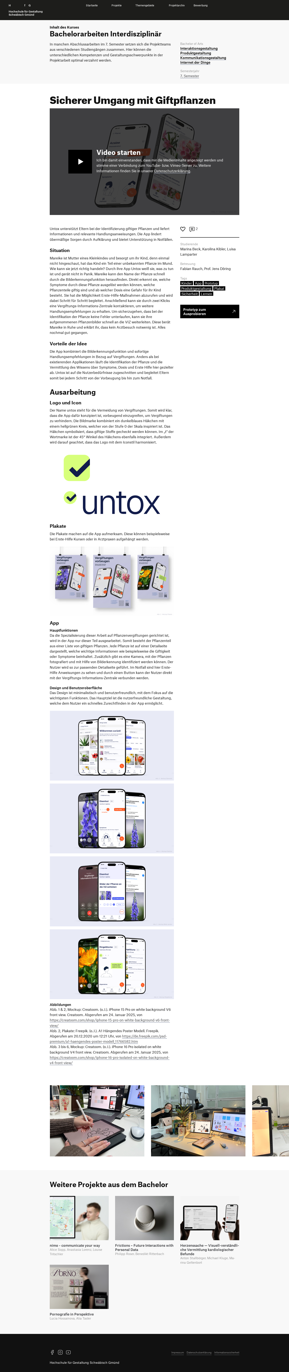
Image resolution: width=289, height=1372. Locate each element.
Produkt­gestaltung (195, 53)
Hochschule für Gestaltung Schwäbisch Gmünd (84, 1362)
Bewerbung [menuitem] (201, 5)
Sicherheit (189, 294)
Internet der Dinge (195, 62)
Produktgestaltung (196, 288)
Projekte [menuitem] (116, 5)
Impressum (177, 1352)
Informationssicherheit (226, 1352)
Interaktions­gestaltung (199, 48)
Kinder (186, 283)
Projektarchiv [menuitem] (177, 5)
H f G (26, 10)
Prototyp (211, 283)
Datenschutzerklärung (172, 171)
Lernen (206, 294)
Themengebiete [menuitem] (144, 5)
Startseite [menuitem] (92, 5)
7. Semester (189, 76)
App (198, 283)
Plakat (219, 288)
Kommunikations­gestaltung (203, 57)
